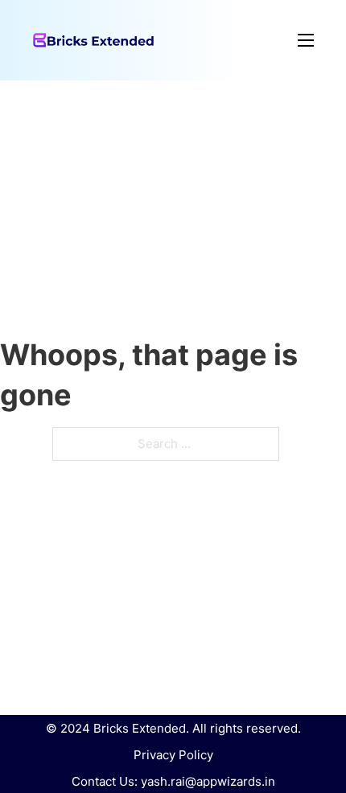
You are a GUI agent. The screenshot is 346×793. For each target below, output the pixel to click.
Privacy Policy (173, 754)
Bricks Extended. (141, 728)
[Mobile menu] (234, 40)
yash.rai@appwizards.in (208, 781)
